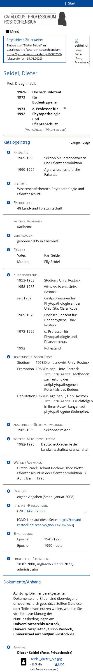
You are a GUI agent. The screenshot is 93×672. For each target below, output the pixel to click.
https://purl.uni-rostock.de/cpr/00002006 (34, 54)
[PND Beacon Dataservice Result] (85, 512)
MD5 (61, 664)
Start (71, 3)
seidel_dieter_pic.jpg (46, 659)
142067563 (35, 511)
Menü (14, 31)
